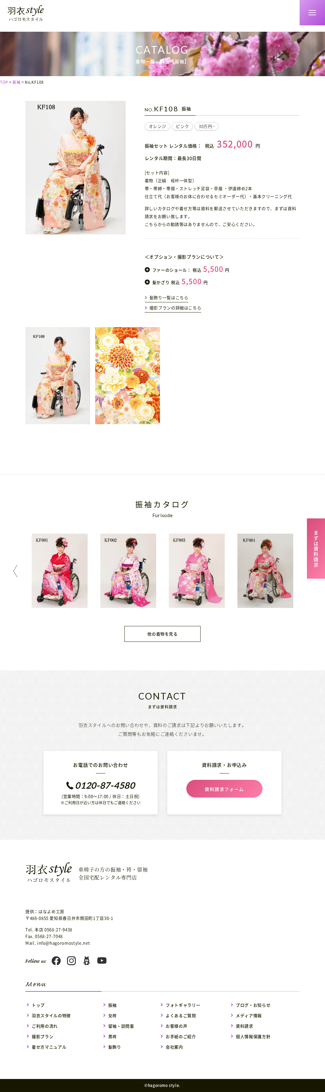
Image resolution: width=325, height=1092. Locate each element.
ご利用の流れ (45, 1026)
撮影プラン (42, 1036)
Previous (17, 571)
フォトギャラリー (183, 1005)
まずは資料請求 (316, 547)
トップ (38, 1005)
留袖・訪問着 (121, 1026)
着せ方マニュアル (49, 1047)
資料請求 (244, 1026)
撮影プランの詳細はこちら (175, 308)
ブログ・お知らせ (253, 1005)
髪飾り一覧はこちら (169, 297)
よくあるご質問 (181, 1015)
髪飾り (114, 1047)
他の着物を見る (162, 634)
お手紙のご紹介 (181, 1036)
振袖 (16, 82)
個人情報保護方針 (253, 1036)
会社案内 (174, 1047)
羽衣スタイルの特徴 (51, 1015)
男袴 (112, 1036)
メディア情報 (249, 1015)
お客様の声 (176, 1026)
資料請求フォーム (224, 789)
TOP (4, 82)
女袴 (112, 1015)
